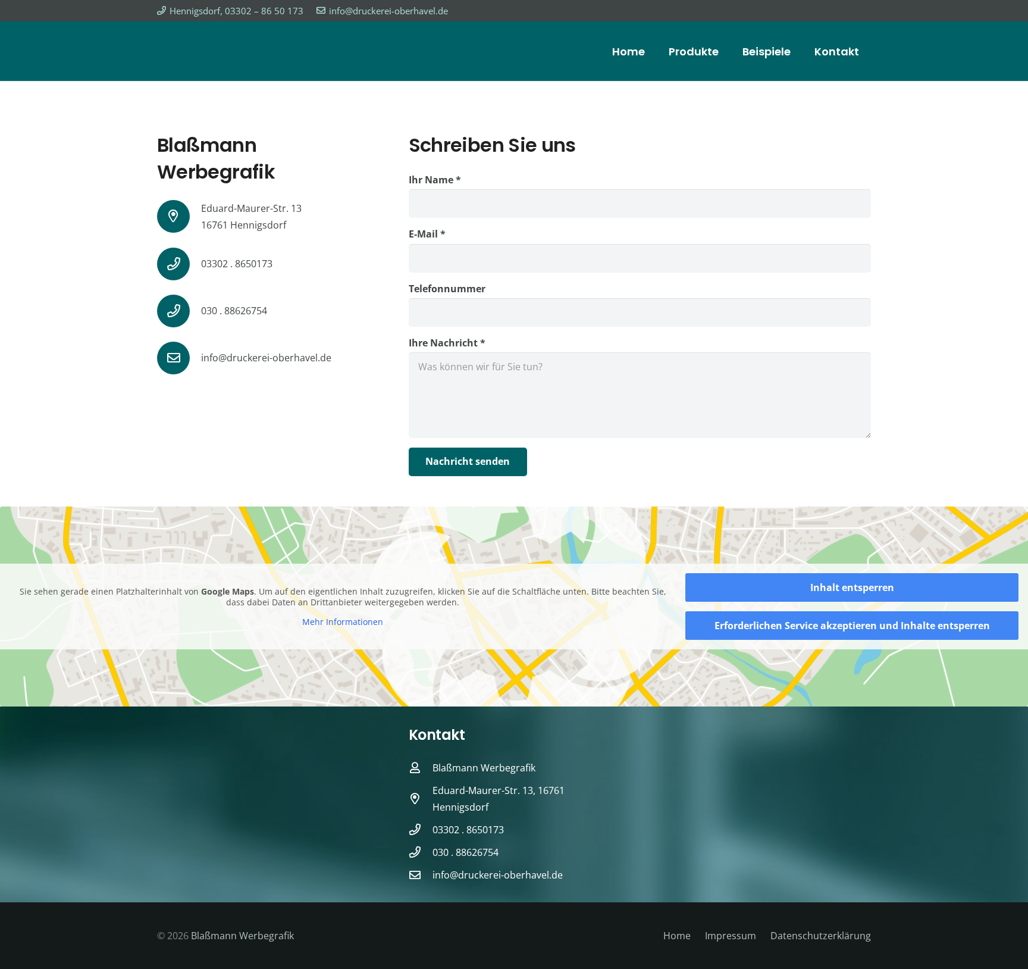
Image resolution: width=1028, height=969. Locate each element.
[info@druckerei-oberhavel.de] (179, 358)
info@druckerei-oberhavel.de (266, 357)
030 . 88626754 (234, 310)
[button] (26, 943)
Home (677, 935)
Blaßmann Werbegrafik (242, 935)
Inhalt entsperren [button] (852, 587)
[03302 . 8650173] (179, 264)
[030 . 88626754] (179, 311)
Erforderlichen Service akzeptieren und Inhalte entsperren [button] (852, 625)
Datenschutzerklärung (820, 935)
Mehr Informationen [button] (342, 622)
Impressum (730, 935)
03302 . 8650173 (236, 263)
